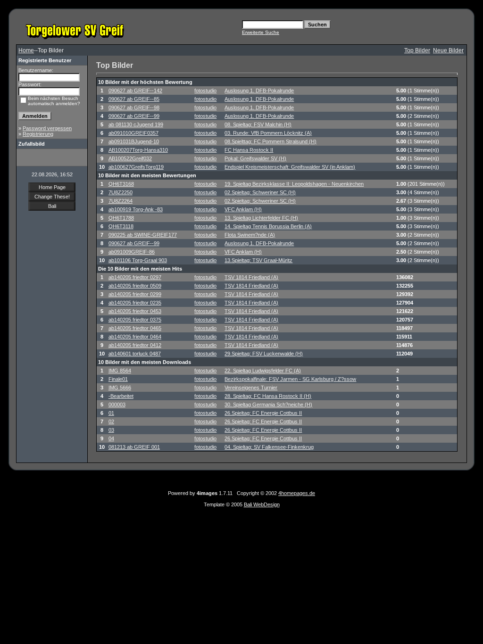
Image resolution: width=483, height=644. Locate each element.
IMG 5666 (119, 387)
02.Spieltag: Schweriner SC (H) (260, 192)
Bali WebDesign (262, 504)
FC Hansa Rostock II (249, 150)
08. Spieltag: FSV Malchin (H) (258, 124)
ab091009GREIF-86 (131, 252)
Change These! (52, 196)
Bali (52, 206)
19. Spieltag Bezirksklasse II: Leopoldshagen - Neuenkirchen (294, 184)
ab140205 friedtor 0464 (134, 336)
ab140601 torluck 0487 (134, 353)
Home (26, 50)
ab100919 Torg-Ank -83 (135, 209)
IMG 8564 (119, 370)
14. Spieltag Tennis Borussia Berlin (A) (268, 226)
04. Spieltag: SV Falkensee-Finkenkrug (269, 447)
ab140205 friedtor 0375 (134, 319)
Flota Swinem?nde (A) (250, 235)
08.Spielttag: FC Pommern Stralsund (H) (270, 141)
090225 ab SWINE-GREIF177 (142, 235)
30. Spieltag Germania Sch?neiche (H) (268, 404)
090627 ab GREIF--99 (133, 116)
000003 (116, 404)
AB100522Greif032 (130, 158)
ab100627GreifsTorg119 (136, 167)
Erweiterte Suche (260, 32)
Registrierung (38, 134)
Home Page (52, 187)
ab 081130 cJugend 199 (135, 124)
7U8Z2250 (120, 192)
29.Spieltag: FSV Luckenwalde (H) (264, 353)
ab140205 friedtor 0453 (134, 311)
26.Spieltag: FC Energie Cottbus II (263, 413)
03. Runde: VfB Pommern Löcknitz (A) (268, 133)
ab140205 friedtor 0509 (134, 286)
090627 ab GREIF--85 (133, 99)
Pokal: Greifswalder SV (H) (255, 158)
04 (111, 438)
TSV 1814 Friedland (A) (251, 277)
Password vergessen (47, 128)
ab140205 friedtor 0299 (134, 294)
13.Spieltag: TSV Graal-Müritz (258, 260)
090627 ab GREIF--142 (135, 90)
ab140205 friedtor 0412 (134, 345)
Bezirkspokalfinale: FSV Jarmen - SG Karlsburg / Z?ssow (290, 379)
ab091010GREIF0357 (133, 133)
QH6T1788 (121, 218)
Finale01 (118, 379)
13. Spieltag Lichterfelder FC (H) (261, 218)
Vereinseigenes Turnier (251, 387)
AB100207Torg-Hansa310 (138, 150)
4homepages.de (296, 493)
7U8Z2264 (120, 201)
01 (111, 413)
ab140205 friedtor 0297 (134, 277)
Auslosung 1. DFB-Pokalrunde (259, 90)
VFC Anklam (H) (243, 209)
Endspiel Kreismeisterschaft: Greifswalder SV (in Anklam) (290, 167)
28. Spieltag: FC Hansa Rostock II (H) (268, 396)
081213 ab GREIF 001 (134, 447)
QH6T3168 (121, 184)
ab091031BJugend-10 (133, 141)
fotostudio (205, 90)
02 (111, 421)
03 (111, 430)
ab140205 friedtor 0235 (134, 302)
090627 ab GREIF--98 (133, 107)
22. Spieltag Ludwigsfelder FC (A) (263, 370)
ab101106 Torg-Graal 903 (137, 260)
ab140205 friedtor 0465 (134, 328)
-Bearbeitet (120, 396)
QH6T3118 (120, 226)
